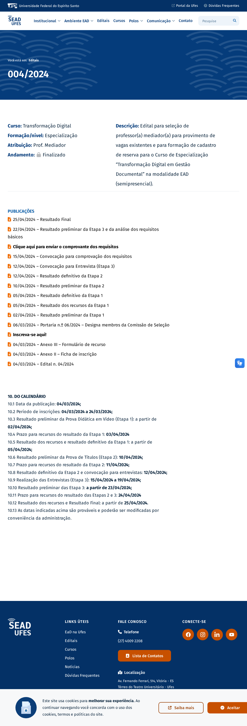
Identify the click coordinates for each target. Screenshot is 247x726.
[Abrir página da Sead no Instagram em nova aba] (202, 634)
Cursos (119, 20)
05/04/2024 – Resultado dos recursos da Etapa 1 (61, 305)
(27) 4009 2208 (130, 641)
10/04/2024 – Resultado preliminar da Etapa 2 (58, 286)
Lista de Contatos (147, 656)
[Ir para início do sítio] (14, 20)
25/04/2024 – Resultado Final (42, 219)
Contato (185, 20)
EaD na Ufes (75, 632)
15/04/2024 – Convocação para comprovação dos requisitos (72, 256)
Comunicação (159, 21)
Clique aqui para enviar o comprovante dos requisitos (65, 246)
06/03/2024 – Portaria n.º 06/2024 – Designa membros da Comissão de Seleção (91, 325)
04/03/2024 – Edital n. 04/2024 (43, 364)
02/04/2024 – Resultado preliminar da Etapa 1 (58, 315)
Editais (103, 20)
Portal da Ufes (187, 6)
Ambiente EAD (76, 21)
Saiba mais (184, 707)
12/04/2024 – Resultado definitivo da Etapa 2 (58, 276)
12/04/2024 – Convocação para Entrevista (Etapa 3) (64, 266)
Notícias (72, 666)
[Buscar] (234, 21)
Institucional (45, 21)
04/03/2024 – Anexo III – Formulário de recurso (59, 344)
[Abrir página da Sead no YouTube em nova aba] (231, 634)
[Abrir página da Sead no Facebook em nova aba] (188, 634)
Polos (134, 21)
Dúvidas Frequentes (224, 6)
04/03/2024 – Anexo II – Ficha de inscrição (55, 354)
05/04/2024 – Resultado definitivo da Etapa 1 (58, 295)
